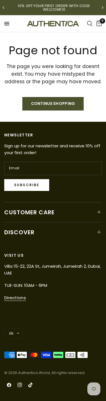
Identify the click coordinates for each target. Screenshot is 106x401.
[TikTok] (30, 385)
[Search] (89, 23)
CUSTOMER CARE (29, 212)
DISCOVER (19, 232)
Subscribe (26, 185)
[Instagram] (20, 385)
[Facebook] (9, 385)
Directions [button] (15, 297)
